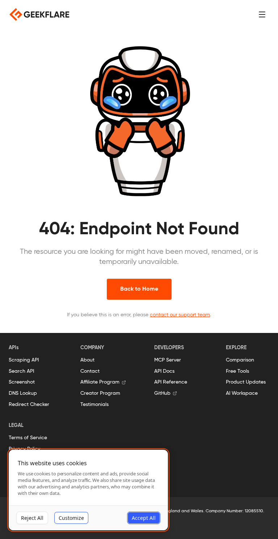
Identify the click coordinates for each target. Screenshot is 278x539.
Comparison (240, 360)
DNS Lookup (23, 393)
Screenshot (22, 382)
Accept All (144, 517)
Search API (21, 371)
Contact (90, 371)
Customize (71, 517)
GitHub (162, 393)
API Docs (164, 371)
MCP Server (167, 360)
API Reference (170, 382)
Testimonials (94, 404)
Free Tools (237, 371)
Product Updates (246, 382)
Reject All (32, 517)
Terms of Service (28, 437)
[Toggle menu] (262, 14)
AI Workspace (242, 393)
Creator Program (100, 393)
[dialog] (88, 490)
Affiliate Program (99, 382)
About (87, 360)
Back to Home (139, 289)
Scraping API (24, 360)
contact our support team (180, 314)
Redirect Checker (29, 404)
